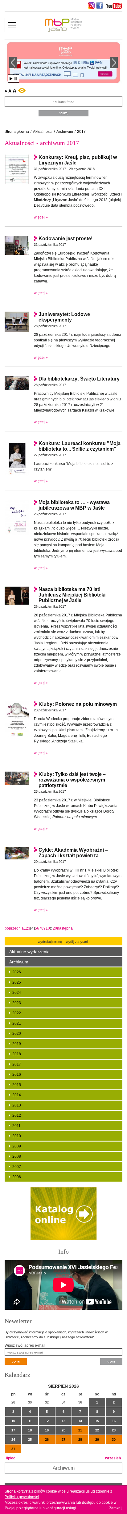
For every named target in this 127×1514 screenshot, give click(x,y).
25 (30, 1439)
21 (80, 1430)
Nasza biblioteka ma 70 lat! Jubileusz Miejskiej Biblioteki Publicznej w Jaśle (72, 595)
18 (30, 1430)
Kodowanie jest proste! (65, 238)
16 (114, 1421)
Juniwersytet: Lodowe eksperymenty (64, 317)
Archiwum (64, 131)
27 (63, 1439)
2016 (16, 1074)
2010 (16, 1136)
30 (114, 1439)
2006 (16, 1177)
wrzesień (113, 1458)
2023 (16, 1003)
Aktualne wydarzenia (29, 951)
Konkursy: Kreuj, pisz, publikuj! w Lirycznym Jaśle (78, 160)
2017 (81, 131)
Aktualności (42, 131)
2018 (16, 1054)
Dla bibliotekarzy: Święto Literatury (79, 378)
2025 (16, 982)
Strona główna (17, 131)
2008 (16, 1156)
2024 (16, 992)
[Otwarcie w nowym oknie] (90, 5)
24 (13, 1439)
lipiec (10, 1458)
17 (13, 1430)
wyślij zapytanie (77, 942)
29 (97, 1439)
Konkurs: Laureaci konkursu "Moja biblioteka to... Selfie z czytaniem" (80, 446)
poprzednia (14, 928)
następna (65, 928)
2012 (16, 1115)
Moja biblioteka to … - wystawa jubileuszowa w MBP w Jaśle (74, 505)
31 (13, 1449)
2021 (16, 1023)
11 (30, 1421)
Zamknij (115, 1508)
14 (80, 1421)
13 (63, 1421)
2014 (16, 1095)
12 (47, 1421)
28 (80, 1439)
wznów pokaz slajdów (11, 78)
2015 (16, 1085)
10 (48, 928)
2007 (16, 1167)
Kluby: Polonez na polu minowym (78, 704)
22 (97, 1430)
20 (55, 928)
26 (47, 1439)
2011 (16, 1126)
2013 (16, 1105)
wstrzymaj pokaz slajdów (15, 78)
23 (114, 1430)
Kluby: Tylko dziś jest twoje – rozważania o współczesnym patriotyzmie (72, 780)
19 (47, 1430)
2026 (16, 972)
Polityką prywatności (22, 1497)
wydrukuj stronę (50, 942)
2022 (16, 1013)
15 (97, 1421)
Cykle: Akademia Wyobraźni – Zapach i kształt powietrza (73, 852)
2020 (16, 1033)
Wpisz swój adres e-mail (25, 1345)
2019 (16, 1044)
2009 (16, 1146)
